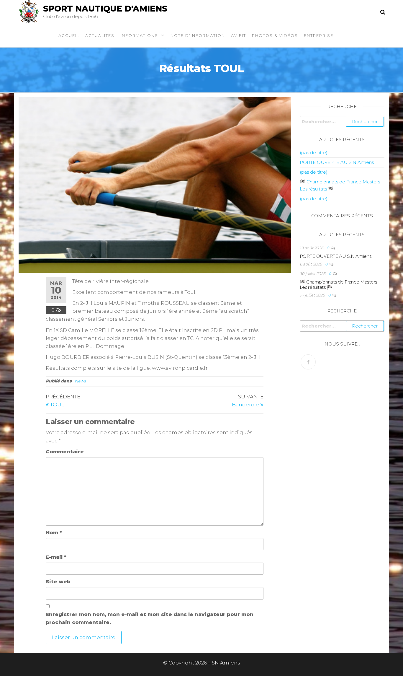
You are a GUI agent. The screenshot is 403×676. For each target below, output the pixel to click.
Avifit (238, 35)
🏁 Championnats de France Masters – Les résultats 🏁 (340, 284)
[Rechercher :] (342, 121)
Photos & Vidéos (275, 35)
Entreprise (318, 35)
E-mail (56, 557)
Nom (54, 532)
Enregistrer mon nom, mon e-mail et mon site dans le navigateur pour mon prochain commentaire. (149, 618)
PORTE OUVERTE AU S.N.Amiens (337, 162)
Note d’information (198, 35)
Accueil (68, 35)
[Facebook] (308, 361)
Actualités (99, 35)
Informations (139, 35)
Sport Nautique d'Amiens (105, 9)
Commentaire (65, 452)
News (80, 381)
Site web (58, 581)
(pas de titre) (313, 152)
